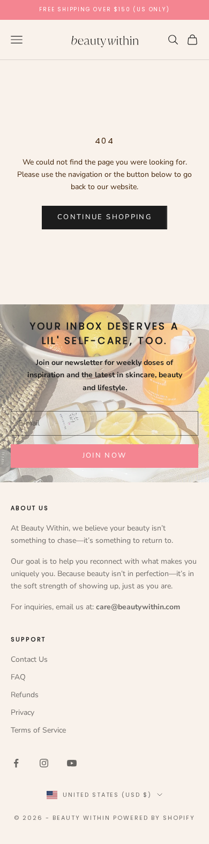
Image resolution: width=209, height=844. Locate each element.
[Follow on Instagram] (44, 763)
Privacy (22, 712)
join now (105, 455)
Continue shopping (104, 217)
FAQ (18, 677)
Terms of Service (38, 730)
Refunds (25, 695)
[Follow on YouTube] (71, 763)
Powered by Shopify (154, 817)
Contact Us (29, 659)
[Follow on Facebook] (16, 763)
